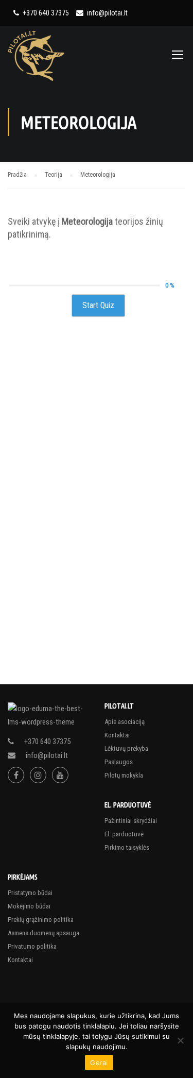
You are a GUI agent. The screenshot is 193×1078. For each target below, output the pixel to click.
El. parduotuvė (124, 834)
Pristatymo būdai (30, 893)
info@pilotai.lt (107, 13)
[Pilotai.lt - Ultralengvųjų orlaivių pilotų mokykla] (37, 55)
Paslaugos (118, 762)
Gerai (99, 1062)
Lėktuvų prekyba (126, 748)
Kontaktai (117, 735)
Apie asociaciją (124, 722)
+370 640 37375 (46, 13)
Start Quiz (98, 305)
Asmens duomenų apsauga (43, 933)
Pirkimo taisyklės (126, 847)
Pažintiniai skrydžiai (130, 820)
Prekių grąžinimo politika (41, 919)
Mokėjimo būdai (29, 906)
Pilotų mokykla (123, 775)
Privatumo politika (32, 946)
